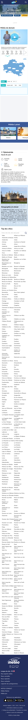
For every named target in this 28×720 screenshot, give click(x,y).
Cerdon (16, 297)
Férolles (4, 384)
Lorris (15, 456)
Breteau (4, 288)
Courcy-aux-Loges (7, 345)
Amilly (16, 237)
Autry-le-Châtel (6, 251)
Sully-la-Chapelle (7, 614)
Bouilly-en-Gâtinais (19, 279)
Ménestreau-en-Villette (6, 490)
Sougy (15, 612)
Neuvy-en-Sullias (19, 497)
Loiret (16, 5)
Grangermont (5, 393)
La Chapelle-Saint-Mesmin (19, 415)
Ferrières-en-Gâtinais (20, 378)
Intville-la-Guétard (19, 404)
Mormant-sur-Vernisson (18, 484)
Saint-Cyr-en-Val (18, 554)
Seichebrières (17, 606)
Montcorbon (5, 479)
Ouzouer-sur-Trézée (19, 523)
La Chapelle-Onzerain (8, 415)
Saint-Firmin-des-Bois (7, 561)
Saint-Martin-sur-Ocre (19, 586)
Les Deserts (17, 447)
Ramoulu (16, 538)
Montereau (5, 482)
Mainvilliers (17, 460)
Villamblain (17, 638)
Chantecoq (5, 305)
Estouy (16, 374)
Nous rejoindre (5, 679)
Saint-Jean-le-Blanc (7, 579)
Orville (16, 511)
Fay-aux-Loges (18, 376)
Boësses (4, 286)
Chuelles (4, 319)
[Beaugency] (4, 70)
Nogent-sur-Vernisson (5, 502)
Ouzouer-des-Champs (8, 519)
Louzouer (16, 458)
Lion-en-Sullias (6, 453)
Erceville (16, 369)
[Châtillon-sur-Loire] (19, 74)
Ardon (15, 240)
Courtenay (17, 348)
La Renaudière (6, 428)
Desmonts (5, 363)
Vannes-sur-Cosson (19, 630)
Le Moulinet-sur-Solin (8, 441)
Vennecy (16, 632)
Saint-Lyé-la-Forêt (19, 582)
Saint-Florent (5, 564)
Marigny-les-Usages (7, 469)
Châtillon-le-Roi (6, 327)
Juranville (4, 410)
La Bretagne (17, 410)
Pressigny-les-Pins (7, 535)
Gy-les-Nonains (18, 397)
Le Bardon (4, 436)
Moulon (16, 487)
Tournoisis (5, 625)
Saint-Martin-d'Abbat (8, 586)
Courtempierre (6, 348)
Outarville (4, 515)
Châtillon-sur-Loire (19, 327)
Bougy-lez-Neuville (7, 279)
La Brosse (4, 412)
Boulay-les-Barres (7, 281)
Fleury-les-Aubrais (7, 380)
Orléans (16, 507)
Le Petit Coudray (18, 441)
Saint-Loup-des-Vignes (6, 583)
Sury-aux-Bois (6, 617)
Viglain (4, 638)
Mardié (16, 464)
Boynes (16, 284)
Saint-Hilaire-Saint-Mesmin (19, 568)
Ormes (4, 511)
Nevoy (3, 500)
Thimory (16, 619)
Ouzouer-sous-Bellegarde (18, 519)
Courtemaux (17, 345)
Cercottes (4, 297)
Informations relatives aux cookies (15, 708)
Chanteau (16, 303)
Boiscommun (5, 271)
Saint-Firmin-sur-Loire (19, 561)
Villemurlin (5, 642)
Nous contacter (5, 681)
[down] (14, 222)
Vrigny (15, 648)
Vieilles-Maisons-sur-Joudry (8, 634)
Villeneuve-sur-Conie (20, 642)
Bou (15, 277)
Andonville (5, 240)
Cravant (4, 350)
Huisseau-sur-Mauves (20, 399)
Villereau (4, 644)
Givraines (4, 391)
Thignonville (5, 619)
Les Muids (17, 449)
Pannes (16, 525)
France (5, 5)
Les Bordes (17, 445)
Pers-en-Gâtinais (6, 529)
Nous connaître (5, 676)
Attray (15, 244)
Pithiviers (4, 531)
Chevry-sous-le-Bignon (6, 316)
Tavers (16, 617)
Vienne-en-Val (18, 634)
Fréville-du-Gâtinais (19, 382)
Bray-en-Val (17, 286)
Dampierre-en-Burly (7, 361)
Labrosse (4, 432)
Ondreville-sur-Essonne (6, 508)
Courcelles (17, 343)
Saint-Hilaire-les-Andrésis (6, 572)
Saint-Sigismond (6, 600)
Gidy (15, 387)
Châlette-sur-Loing (19, 319)
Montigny (16, 482)
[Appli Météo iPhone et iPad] (9, 700)
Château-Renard (6, 321)
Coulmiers (4, 343)
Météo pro (4, 693)
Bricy (15, 290)
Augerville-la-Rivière (20, 246)
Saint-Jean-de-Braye (7, 575)
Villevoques (17, 644)
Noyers (16, 502)
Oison (3, 505)
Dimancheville (18, 363)
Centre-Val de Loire (10, 5)
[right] (26, 52)
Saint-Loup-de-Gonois (18, 579)
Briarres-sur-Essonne (8, 290)
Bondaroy (16, 273)
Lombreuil (17, 453)
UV (14, 81)
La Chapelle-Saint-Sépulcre (7, 419)
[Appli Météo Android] (19, 700)
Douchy (4, 367)
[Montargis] (19, 66)
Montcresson (17, 479)
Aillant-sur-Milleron (19, 235)
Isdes (3, 406)
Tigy (3, 623)
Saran (15, 604)
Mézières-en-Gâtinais (8, 493)
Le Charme (17, 438)
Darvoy (16, 361)
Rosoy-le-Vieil (18, 540)
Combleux (16, 331)
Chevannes (17, 310)
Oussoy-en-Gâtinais (19, 513)
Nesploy (16, 495)
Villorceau (4, 646)
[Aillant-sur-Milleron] (22, 70)
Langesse (16, 434)
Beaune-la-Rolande (19, 266)
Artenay (4, 242)
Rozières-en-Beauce (19, 542)
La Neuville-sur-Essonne (18, 424)
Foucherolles (5, 382)
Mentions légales (7, 705)
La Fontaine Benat (7, 424)
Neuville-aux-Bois (7, 497)
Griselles (4, 395)
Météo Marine (5, 691)
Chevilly (16, 312)
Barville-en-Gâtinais (7, 255)
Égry (3, 653)
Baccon (16, 253)
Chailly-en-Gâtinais (19, 299)
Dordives (16, 365)
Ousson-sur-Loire (7, 513)
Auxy (3, 253)
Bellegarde (5, 268)
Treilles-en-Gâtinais (7, 627)
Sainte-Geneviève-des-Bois (19, 601)
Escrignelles (5, 374)
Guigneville (17, 395)
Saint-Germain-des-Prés (19, 565)
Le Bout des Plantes (7, 438)
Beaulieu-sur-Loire (7, 266)
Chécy (3, 329)
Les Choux (5, 447)
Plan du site (22, 705)
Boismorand (17, 271)
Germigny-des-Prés (7, 387)
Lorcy (3, 456)
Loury (3, 458)
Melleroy (4, 471)
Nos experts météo (6, 674)
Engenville (5, 369)
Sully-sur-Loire (18, 614)
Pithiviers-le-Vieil (19, 531)
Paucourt (16, 527)
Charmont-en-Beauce (8, 307)
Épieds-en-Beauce (19, 653)
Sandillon (4, 604)
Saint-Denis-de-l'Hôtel (6, 557)
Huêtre (4, 402)
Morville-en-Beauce (7, 487)
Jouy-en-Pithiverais (7, 408)
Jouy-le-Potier (18, 408)
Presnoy (16, 533)
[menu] (2, 2)
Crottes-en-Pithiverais (17, 350)
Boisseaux (4, 273)
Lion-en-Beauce (18, 451)
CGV (17, 705)
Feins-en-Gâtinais (7, 378)
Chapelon (16, 305)
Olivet (15, 505)
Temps (2, 81)
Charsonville (17, 307)
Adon (3, 235)
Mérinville (16, 489)
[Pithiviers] (12, 62)
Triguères (16, 627)
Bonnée (16, 275)
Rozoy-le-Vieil (6, 544)
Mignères (4, 475)
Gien (3, 389)
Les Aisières (5, 445)
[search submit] (26, 233)
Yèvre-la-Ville (5, 650)
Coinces (4, 331)
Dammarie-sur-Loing (19, 357)
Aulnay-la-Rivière (7, 248)
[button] (8, 67)
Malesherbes (5, 462)
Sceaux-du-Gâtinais (7, 606)
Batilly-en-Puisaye (7, 257)
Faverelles (5, 376)
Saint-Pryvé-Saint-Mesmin (19, 593)
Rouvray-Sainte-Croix (8, 542)
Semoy (4, 608)
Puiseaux (16, 535)
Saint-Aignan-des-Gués (7, 547)
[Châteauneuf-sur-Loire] (12, 68)
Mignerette (17, 473)
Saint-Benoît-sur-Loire (19, 550)
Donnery (4, 365)
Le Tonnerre (17, 443)
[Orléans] (8, 68)
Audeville (4, 246)
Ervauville (4, 371)
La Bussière (17, 412)
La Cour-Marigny (6, 422)
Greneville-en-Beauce (20, 393)
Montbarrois (5, 477)
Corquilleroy (17, 335)
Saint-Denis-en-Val (19, 557)
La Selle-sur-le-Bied (7, 430)
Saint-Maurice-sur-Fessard (19, 590)
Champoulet (5, 303)
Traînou (16, 625)
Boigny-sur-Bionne (19, 268)
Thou (15, 621)
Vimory (16, 646)
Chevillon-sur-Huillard (6, 312)
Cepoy (15, 294)
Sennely (16, 608)
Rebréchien (5, 540)
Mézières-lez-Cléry (19, 493)
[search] (25, 2)
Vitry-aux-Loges (6, 648)
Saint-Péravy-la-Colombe (18, 597)
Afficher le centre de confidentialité (15, 712)
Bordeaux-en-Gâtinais (8, 277)
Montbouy (16, 477)
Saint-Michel (5, 593)
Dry (15, 367)
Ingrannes (16, 402)
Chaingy (4, 301)
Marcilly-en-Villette (7, 464)
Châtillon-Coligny (19, 325)
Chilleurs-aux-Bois (19, 315)
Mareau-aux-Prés (18, 466)
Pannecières (5, 525)
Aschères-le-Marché (19, 242)
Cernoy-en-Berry (6, 299)
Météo (1, 5)
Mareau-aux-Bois (6, 466)
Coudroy (4, 341)
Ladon (15, 432)
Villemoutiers (17, 640)
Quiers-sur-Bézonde (7, 538)
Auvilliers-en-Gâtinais (20, 251)
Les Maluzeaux (6, 449)
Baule (15, 257)
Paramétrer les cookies (21, 710)
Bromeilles (5, 292)
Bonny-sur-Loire (6, 275)
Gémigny (4, 399)
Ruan (15, 544)
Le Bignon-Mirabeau (19, 436)
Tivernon (16, 623)
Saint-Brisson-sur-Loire (7, 554)
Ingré (3, 404)
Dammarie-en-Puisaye (6, 357)
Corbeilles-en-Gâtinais (6, 336)
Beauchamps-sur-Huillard (7, 263)
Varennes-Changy (7, 632)
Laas (15, 430)
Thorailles (4, 621)
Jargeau (16, 406)
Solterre (4, 612)
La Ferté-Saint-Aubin (20, 422)
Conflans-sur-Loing (19, 333)
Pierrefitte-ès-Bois (19, 529)
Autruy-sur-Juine (18, 248)
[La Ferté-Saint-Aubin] (8, 71)
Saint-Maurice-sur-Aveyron (7, 590)
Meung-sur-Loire (6, 473)
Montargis (16, 475)
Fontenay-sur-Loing (19, 380)
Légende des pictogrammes (9, 684)
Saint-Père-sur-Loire (7, 597)
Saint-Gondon (5, 568)
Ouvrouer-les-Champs (18, 516)
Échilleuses (17, 650)
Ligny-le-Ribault (6, 451)
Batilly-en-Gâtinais (19, 255)
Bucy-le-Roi (5, 294)
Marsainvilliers (18, 469)
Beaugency (17, 263)
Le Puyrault (5, 443)
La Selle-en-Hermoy (19, 428)
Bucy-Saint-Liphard (19, 292)
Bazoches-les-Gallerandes (6, 260)
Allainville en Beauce (7, 237)
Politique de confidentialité (9, 710)
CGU (13, 705)
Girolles (16, 389)
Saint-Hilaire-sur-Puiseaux (19, 572)
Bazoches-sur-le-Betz (20, 259)
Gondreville (17, 391)
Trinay (3, 630)
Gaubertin (16, 384)
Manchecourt (17, 462)
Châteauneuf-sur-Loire (19, 321)
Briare (15, 288)
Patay (3, 527)
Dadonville (17, 353)
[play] (14, 37)
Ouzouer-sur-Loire (7, 523)
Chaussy (4, 310)
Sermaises (5, 610)
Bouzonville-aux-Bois (20, 281)
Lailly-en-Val (5, 434)
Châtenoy (4, 325)
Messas (16, 471)
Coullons (16, 341)
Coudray (16, 339)
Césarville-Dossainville (5, 354)
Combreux (4, 333)
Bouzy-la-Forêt (6, 284)
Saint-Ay (4, 550)
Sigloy (15, 610)
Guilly (3, 397)
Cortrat (4, 339)
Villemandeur (5, 640)
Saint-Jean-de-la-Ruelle (19, 575)
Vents (9, 81)
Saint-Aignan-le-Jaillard (18, 547)
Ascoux (4, 244)
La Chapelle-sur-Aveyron (18, 419)
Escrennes (17, 371)
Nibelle (16, 500)
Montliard (4, 484)
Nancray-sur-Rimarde (8, 495)
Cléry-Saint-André (19, 329)
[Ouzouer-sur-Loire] (15, 70)
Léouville (4, 460)
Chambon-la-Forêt (19, 301)
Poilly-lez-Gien (6, 533)
